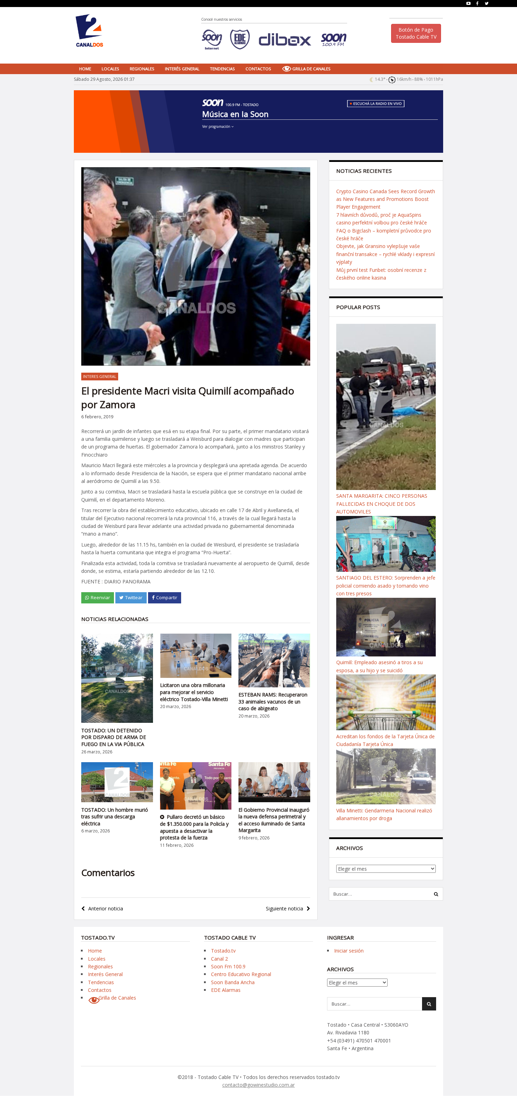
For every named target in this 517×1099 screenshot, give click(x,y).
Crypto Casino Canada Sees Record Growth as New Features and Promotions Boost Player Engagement (385, 199)
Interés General (182, 68)
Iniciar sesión (349, 950)
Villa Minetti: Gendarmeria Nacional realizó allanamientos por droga (384, 814)
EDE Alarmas (226, 990)
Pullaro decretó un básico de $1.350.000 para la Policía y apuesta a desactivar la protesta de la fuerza (194, 827)
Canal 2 (219, 958)
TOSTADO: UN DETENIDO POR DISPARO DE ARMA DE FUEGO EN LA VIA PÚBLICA (113, 737)
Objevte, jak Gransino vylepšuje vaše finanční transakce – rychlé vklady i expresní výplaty (385, 254)
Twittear (133, 597)
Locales (110, 68)
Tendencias (222, 68)
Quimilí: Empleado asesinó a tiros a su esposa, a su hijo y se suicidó (379, 666)
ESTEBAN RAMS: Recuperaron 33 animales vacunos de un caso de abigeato (272, 701)
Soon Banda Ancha (233, 982)
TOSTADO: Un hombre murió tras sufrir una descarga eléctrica (114, 816)
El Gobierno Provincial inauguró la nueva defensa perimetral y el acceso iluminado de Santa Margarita (273, 820)
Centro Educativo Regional (241, 974)
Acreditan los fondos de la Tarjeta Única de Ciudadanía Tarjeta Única (385, 740)
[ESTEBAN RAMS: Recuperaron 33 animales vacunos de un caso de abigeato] (274, 685)
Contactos (258, 68)
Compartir (166, 597)
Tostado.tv (223, 950)
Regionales (142, 68)
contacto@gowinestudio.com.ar (258, 1084)
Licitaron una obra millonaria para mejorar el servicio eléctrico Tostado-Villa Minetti (194, 692)
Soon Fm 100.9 (228, 966)
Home (85, 68)
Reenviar (100, 597)
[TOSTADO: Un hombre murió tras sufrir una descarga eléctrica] (117, 800)
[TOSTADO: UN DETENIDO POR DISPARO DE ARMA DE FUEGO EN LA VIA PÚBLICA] (117, 721)
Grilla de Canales (311, 68)
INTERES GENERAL (99, 376)
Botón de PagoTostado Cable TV (416, 33)
